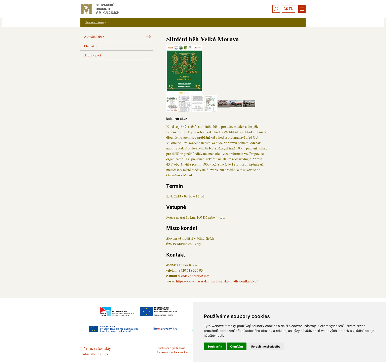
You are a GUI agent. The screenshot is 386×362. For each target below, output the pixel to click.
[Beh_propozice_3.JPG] (198, 103)
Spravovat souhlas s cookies (173, 352)
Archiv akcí (92, 55)
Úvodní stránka (94, 22)
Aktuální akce (94, 36)
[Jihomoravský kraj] (165, 329)
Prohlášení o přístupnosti (171, 348)
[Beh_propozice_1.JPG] (172, 103)
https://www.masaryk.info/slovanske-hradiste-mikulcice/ (217, 281)
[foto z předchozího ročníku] (224, 103)
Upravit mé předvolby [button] (265, 346)
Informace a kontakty (95, 348)
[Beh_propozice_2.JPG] (185, 103)
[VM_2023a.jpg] (184, 69)
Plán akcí (90, 45)
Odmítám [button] (236, 346)
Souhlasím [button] (214, 346)
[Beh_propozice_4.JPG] (211, 103)
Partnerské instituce (94, 353)
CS (285, 9)
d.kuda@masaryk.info (193, 275)
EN (291, 9)
